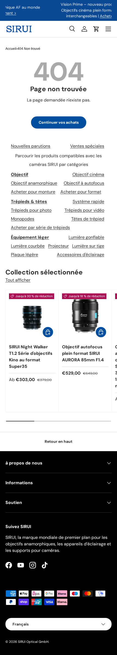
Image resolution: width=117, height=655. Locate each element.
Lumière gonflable (86, 237)
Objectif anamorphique (34, 183)
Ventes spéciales (87, 146)
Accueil (10, 49)
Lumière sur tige (88, 246)
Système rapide (88, 201)
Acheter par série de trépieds (40, 227)
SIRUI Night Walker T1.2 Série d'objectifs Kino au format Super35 (31, 356)
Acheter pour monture (33, 192)
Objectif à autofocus (84, 183)
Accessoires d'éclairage (80, 254)
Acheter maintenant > (75, 16)
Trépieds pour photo (31, 210)
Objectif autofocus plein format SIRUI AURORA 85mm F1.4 (83, 353)
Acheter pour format (80, 192)
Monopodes (22, 219)
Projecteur (58, 246)
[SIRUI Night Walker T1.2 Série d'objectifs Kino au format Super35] (32, 316)
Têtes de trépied (87, 219)
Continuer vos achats (59, 122)
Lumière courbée (28, 246)
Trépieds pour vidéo (84, 210)
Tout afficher (17, 280)
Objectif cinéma (88, 174)
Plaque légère (24, 254)
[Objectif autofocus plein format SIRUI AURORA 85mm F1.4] (85, 316)
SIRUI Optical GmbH (33, 642)
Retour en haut (58, 441)
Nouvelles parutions (30, 146)
